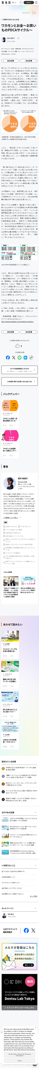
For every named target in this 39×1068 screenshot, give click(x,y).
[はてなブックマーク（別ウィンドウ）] (25, 357)
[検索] (21, 2)
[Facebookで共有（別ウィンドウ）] (8, 357)
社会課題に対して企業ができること (13, 894)
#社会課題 (4, 51)
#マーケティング (5, 49)
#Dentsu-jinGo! (5, 54)
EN (15, 2)
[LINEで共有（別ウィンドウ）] (19, 357)
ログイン (29, 2)
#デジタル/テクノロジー (28, 49)
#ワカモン (13, 54)
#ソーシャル (21, 51)
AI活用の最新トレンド (8, 877)
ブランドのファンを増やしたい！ (11, 883)
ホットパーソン (8, 908)
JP (13, 2)
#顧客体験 (18, 49)
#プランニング (29, 51)
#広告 (12, 49)
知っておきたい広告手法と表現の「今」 (13, 871)
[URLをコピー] (31, 357)
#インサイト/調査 (12, 51)
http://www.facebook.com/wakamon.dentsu (17, 321)
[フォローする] (18, 38)
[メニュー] (36, 2)
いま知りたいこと (8, 865)
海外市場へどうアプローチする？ (12, 888)
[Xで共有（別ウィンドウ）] (14, 357)
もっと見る (33, 896)
